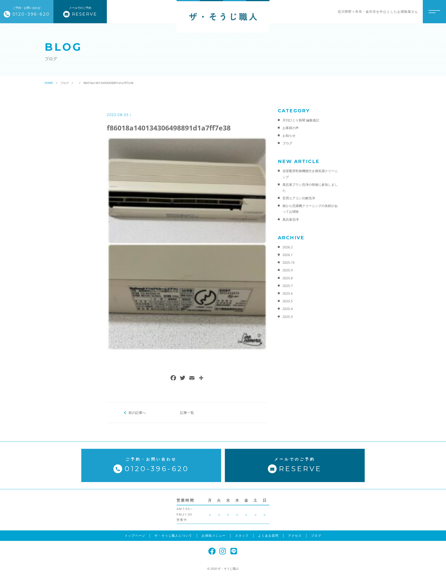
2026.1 (287, 255)
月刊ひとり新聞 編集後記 (300, 120)
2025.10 (288, 262)
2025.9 (287, 270)
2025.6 (287, 293)
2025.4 (287, 308)
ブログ (287, 143)
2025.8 (287, 278)
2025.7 (287, 285)
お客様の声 (290, 128)
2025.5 (287, 301)
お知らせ (288, 135)
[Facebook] (173, 378)
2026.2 (287, 247)
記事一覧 (187, 412)
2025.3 (287, 316)
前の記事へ (137, 412)
